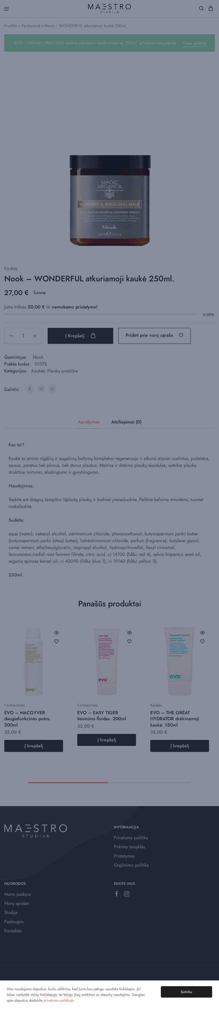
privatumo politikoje (59, 1000)
